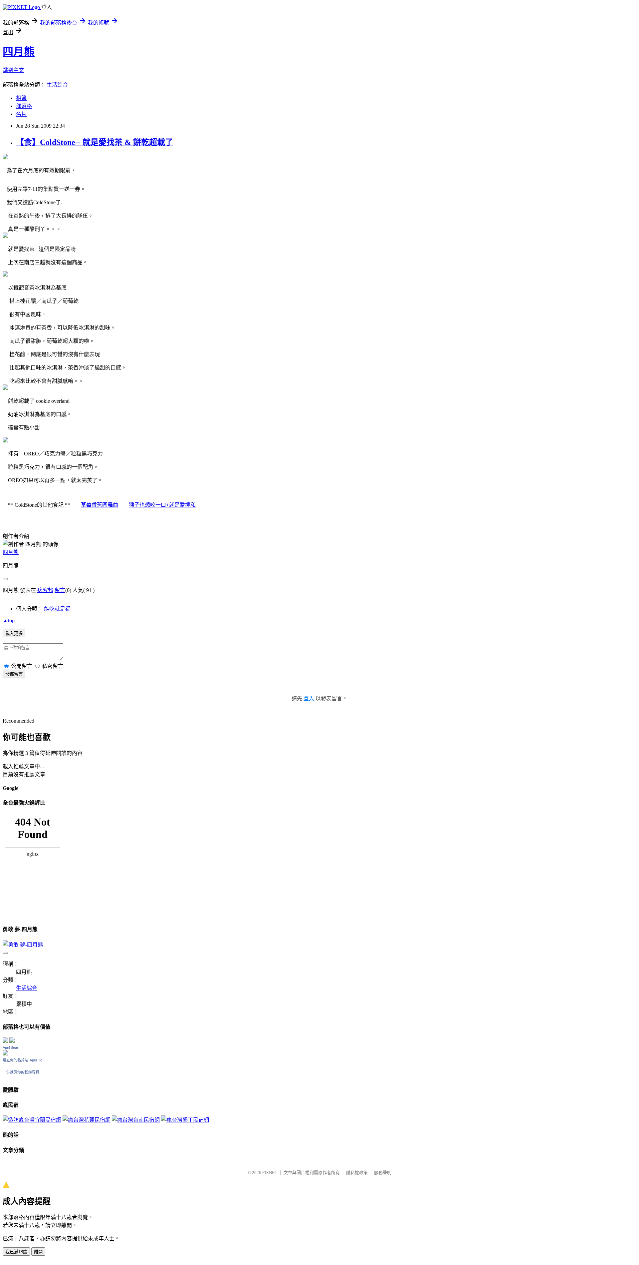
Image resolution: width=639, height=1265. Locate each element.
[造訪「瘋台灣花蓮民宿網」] (86, 1120)
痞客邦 (45, 590)
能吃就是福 (57, 609)
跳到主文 (13, 70)
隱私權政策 (357, 1172)
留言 (60, 590)
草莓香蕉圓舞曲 (99, 505)
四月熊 (19, 52)
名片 (21, 114)
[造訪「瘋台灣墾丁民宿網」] (185, 1120)
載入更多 (14, 633)
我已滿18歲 (16, 1251)
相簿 (21, 98)
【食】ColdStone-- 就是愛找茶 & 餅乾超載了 (94, 142)
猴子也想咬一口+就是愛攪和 (162, 505)
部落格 (24, 106)
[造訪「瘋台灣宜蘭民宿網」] (32, 1120)
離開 (38, 1251)
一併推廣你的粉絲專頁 (21, 1072)
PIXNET (269, 1172)
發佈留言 (14, 674)
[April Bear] (5, 1053)
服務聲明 (382, 1172)
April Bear (10, 1047)
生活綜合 (57, 85)
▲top (9, 620)
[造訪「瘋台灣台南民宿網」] (136, 1120)
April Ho (36, 1060)
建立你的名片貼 (15, 1060)
